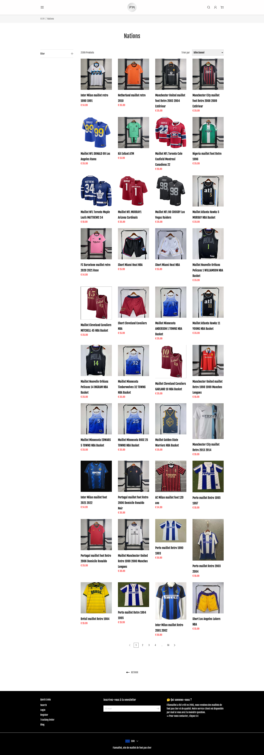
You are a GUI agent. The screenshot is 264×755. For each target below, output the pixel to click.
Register (44, 714)
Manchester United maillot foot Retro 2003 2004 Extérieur (170, 100)
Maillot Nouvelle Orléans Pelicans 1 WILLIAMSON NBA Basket (208, 270)
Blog (42, 724)
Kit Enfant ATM (126, 153)
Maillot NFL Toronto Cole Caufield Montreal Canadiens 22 (168, 159)
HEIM (42, 18)
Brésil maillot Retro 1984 (95, 619)
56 (168, 645)
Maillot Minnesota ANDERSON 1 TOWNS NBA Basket (168, 328)
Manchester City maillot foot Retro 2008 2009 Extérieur (206, 100)
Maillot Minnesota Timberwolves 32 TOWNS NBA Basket (132, 387)
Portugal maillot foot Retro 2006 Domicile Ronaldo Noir (133, 502)
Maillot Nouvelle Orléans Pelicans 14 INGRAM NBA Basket (94, 387)
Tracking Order (47, 719)
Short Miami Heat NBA (130, 265)
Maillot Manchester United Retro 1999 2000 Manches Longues (133, 561)
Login (42, 709)
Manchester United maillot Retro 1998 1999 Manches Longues (207, 387)
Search (43, 705)
